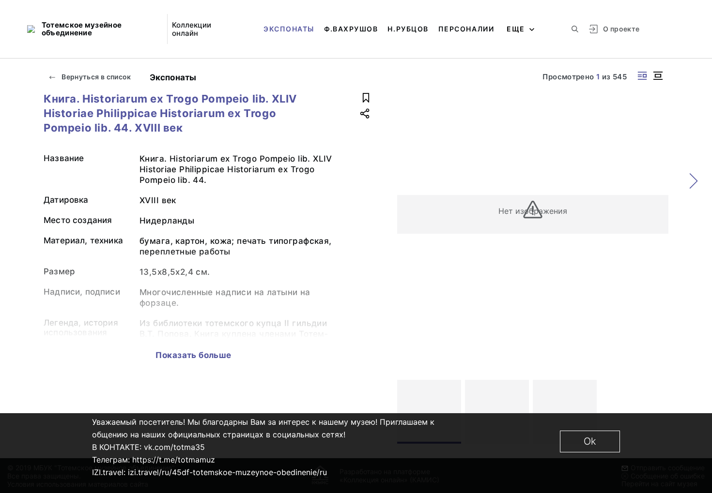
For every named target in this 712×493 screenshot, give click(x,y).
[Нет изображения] (429, 412)
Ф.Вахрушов (351, 29)
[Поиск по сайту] (575, 29)
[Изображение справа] (642, 76)
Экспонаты (288, 29)
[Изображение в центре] (658, 76)
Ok (590, 441)
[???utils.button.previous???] (408, 412)
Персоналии (466, 29)
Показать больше (193, 355)
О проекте (621, 29)
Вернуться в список (95, 77)
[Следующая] (656, 412)
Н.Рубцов (407, 29)
